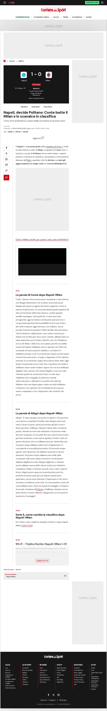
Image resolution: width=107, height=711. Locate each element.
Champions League (9, 676)
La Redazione (78, 670)
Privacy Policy (78, 680)
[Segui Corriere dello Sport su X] (53, 695)
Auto (41, 668)
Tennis (65, 17)
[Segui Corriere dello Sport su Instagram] (58, 695)
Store (59, 673)
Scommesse (77, 17)
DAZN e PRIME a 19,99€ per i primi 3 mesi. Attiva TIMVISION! (42, 239)
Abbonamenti (61, 668)
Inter (29, 160)
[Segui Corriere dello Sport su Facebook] (48, 695)
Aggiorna (37, 138)
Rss (58, 677)
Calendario (36, 107)
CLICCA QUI (26, 525)
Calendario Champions (95, 677)
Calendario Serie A (41, 17)
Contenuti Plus (22, 17)
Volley (24, 680)
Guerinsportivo (45, 677)
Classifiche (48, 107)
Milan (25, 132)
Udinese (39, 489)
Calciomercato (10, 688)
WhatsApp (63, 700)
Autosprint (43, 670)
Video (93, 668)
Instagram (52, 700)
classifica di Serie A (54, 146)
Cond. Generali (79, 682)
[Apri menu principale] (4, 2)
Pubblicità (60, 675)
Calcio (56, 17)
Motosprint (43, 675)
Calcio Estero (10, 685)
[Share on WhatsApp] (6, 159)
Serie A (21, 61)
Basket (24, 673)
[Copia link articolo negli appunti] (6, 170)
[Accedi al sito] (102, 2)
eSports (25, 682)
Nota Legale (78, 673)
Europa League (10, 679)
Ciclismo (25, 684)
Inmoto (42, 673)
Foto (92, 670)
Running (25, 677)
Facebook (43, 700)
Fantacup (43, 682)
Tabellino (24, 107)
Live (12, 2)
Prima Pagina (61, 670)
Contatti (77, 668)
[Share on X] (6, 153)
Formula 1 (25, 668)
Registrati (60, 682)
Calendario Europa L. (95, 682)
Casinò (89, 17)
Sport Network (45, 680)
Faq (75, 684)
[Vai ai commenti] (6, 177)
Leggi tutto (42, 561)
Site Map (60, 680)
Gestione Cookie (79, 675)
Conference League (9, 682)
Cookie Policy (78, 677)
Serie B (7, 673)
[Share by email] (6, 165)
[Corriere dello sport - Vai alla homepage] (53, 10)
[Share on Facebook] (6, 148)
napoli (18, 132)
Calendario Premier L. (95, 686)
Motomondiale (27, 670)
